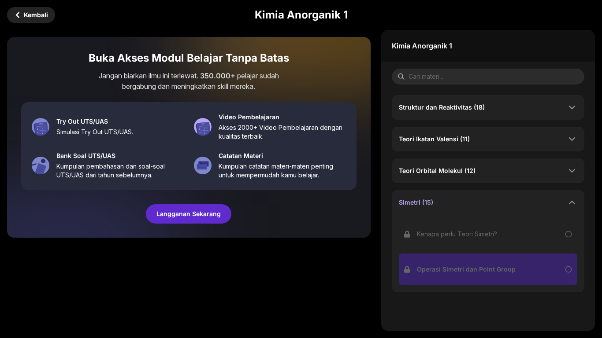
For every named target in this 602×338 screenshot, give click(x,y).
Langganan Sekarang (188, 213)
